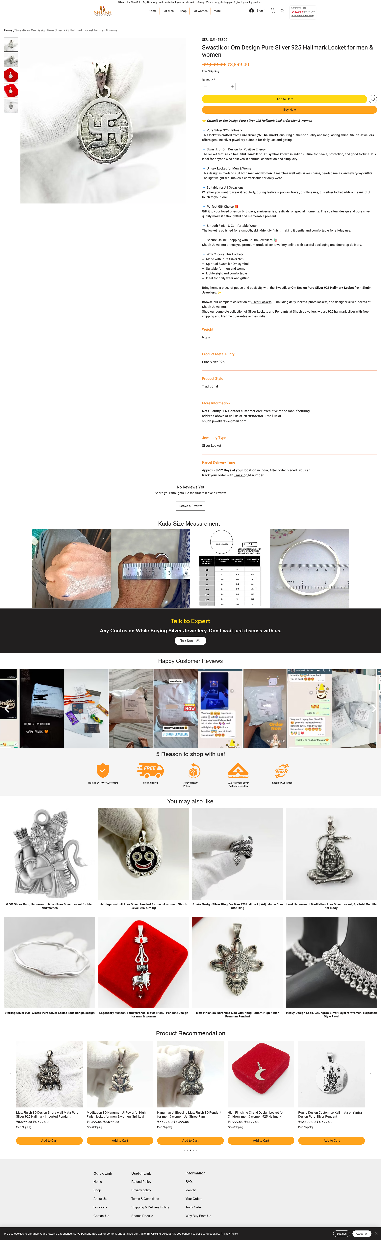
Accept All (362, 1233)
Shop (97, 1190)
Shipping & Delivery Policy (150, 1207)
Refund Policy (141, 1182)
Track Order (194, 1207)
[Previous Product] (10, 1074)
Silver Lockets (261, 302)
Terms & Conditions (145, 1199)
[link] (273, 10)
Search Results (142, 1216)
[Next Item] (374, 709)
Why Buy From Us (198, 1216)
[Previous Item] (7, 709)
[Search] (282, 11)
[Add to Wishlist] (373, 99)
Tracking (241, 475)
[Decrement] (205, 86)
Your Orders (194, 1199)
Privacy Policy (229, 1233)
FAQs (189, 1182)
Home (8, 30)
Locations (100, 1207)
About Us (100, 1199)
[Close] (376, 1233)
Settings (342, 1233)
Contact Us (101, 1216)
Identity (191, 1190)
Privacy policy (141, 1190)
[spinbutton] (219, 86)
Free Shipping (210, 71)
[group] (190, 1093)
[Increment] (232, 86)
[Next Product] (370, 1074)
